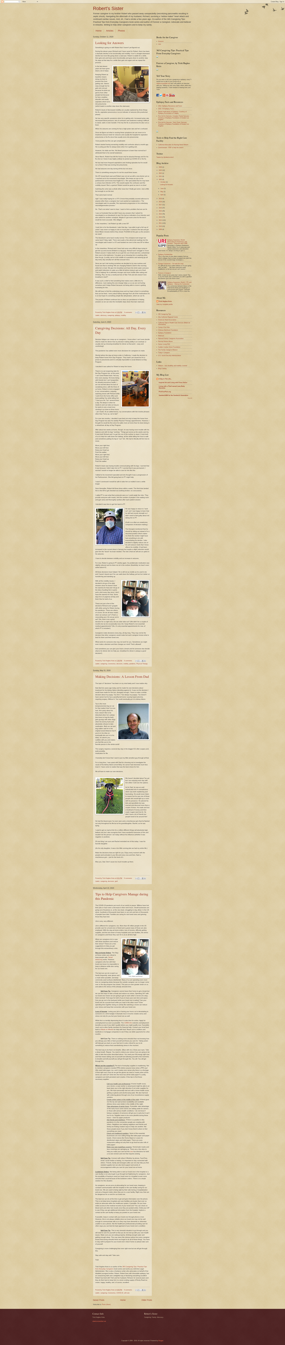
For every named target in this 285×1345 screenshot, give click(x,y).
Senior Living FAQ (164, 344)
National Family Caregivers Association (170, 338)
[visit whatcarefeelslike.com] (157, 132)
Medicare (161, 336)
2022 (160, 173)
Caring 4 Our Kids (164, 327)
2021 (160, 176)
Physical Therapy (142, 664)
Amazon (161, 41)
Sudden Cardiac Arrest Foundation (169, 347)
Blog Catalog (162, 368)
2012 (160, 220)
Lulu (159, 44)
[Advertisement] (165, 435)
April (162, 195)
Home (99, 30)
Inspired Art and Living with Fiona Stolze (173, 382)
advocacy (103, 315)
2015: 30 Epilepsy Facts (166, 109)
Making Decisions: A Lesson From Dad (122, 676)
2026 (160, 167)
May (162, 191)
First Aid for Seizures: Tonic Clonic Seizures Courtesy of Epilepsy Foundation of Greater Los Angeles (173, 124)
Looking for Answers (109, 42)
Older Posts (146, 1300)
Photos (121, 30)
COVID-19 (119, 1293)
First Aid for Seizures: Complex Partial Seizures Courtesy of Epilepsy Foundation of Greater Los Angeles (173, 117)
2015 (160, 211)
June (162, 188)
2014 (160, 214)
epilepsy (117, 315)
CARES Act (128, 1023)
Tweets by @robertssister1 (165, 157)
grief (116, 881)
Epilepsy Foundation (164, 333)
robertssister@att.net (163, 83)
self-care (126, 1293)
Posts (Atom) (106, 1304)
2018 (160, 202)
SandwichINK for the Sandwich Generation (173, 395)
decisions (119, 664)
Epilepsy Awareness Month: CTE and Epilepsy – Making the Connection (179, 283)
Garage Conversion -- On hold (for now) (170, 263)
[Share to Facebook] (143, 312)
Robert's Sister (108, 8)
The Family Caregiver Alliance (167, 350)
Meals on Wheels (107, 1029)
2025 (160, 170)
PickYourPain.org (165, 392)
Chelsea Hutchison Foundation (168, 330)
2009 (160, 229)
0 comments (128, 661)
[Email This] (136, 312)
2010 (160, 226)
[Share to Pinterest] (145, 312)
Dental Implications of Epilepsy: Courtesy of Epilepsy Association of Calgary (172, 112)
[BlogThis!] (138, 312)
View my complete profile (164, 304)
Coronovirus (112, 664)
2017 (160, 205)
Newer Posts (98, 1300)
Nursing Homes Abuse (165, 341)
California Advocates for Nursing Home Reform (173, 144)
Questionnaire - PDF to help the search (170, 147)
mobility (123, 315)
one (131, 1151)
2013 (160, 217)
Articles (109, 30)
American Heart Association (167, 320)
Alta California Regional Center (168, 317)
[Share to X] (140, 312)
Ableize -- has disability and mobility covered (172, 365)
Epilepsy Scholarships (165, 254)
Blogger (160, 1340)
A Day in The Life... (165, 379)
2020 (160, 179)
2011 (160, 223)
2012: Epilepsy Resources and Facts (170, 106)
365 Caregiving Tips (164, 314)
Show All (190, 398)
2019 (160, 198)
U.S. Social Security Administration (169, 355)
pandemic (132, 664)
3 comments (128, 312)
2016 (160, 208)
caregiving (110, 315)
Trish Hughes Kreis (165, 301)
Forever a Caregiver (164, 273)
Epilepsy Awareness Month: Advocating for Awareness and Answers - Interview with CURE (177, 241)
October (163, 182)
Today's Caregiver (164, 352)
